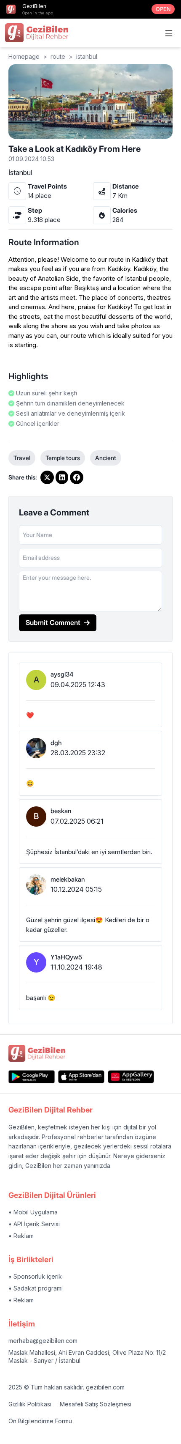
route (58, 56)
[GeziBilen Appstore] (81, 1076)
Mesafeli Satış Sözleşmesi (95, 1404)
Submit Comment (53, 622)
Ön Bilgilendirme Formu (40, 1421)
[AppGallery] (131, 1076)
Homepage (24, 56)
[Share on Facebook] (76, 477)
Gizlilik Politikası (29, 1404)
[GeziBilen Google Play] (31, 1076)
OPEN (163, 9)
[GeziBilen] (36, 32)
